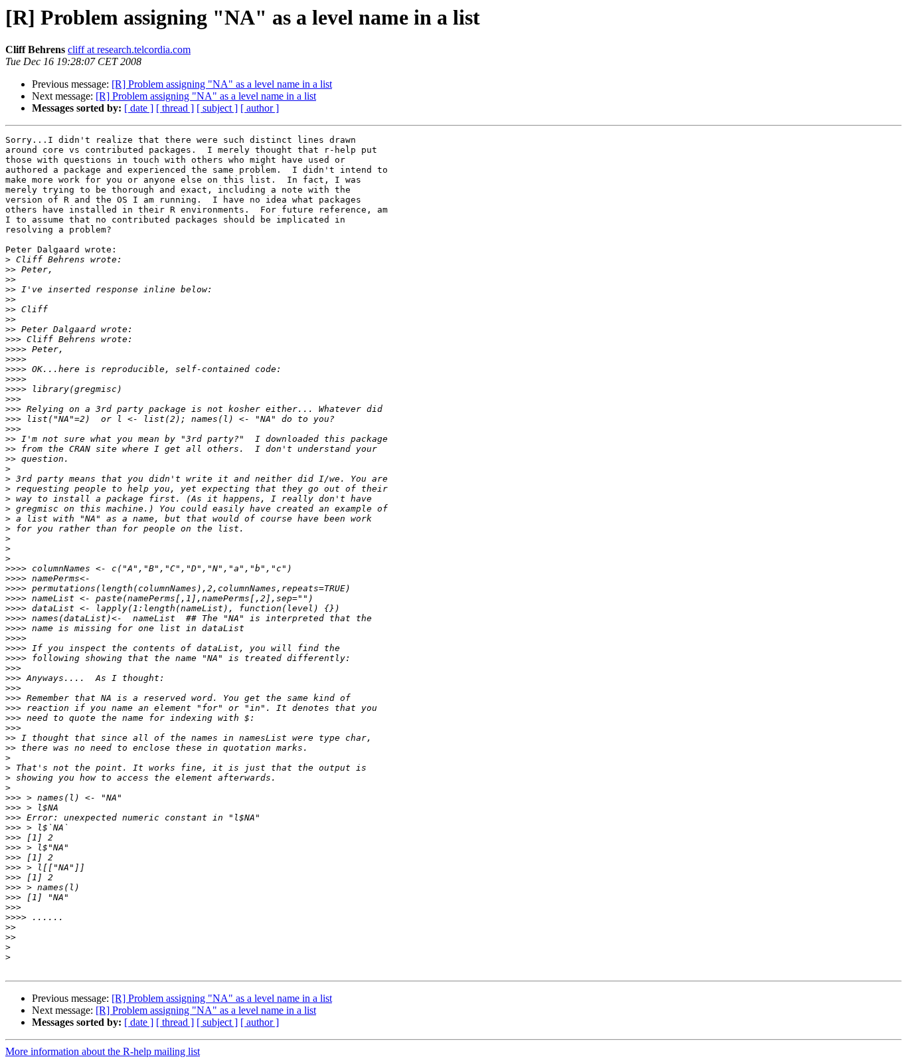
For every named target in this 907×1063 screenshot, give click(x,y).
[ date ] (138, 108)
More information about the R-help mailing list (102, 1051)
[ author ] (259, 108)
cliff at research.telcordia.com (129, 49)
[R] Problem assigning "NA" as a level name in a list (222, 84)
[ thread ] (175, 108)
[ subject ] (217, 108)
